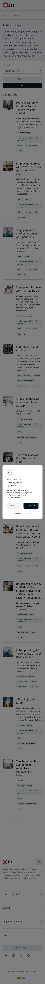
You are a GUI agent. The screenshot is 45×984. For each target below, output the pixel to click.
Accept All (31, 506)
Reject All (14, 506)
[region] (22, 492)
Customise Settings (22, 513)
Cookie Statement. (17, 497)
